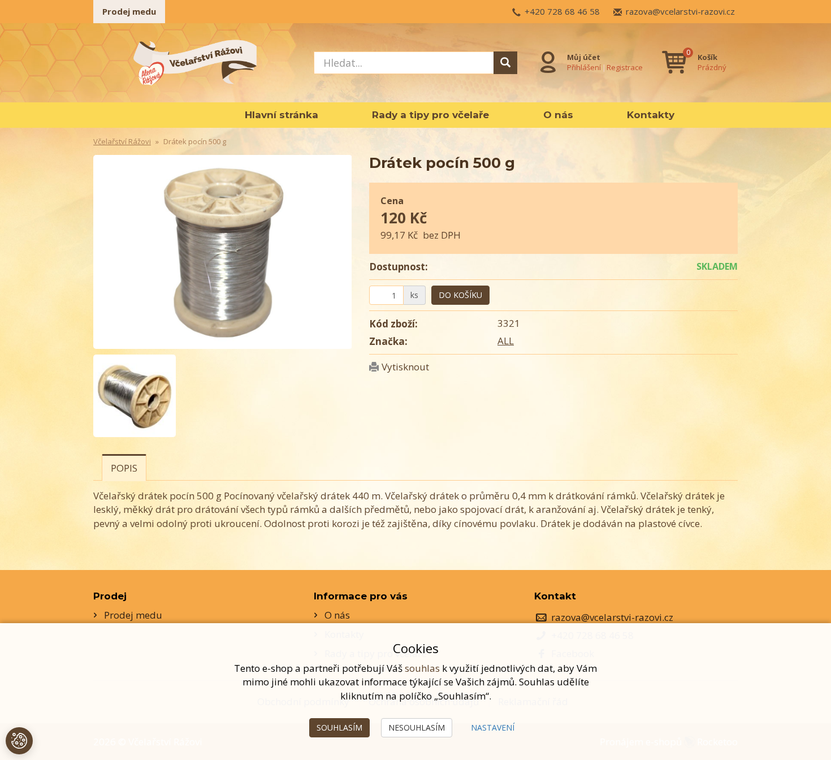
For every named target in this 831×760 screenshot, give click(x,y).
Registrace (625, 67)
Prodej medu (129, 11)
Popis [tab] (124, 467)
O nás (558, 114)
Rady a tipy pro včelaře (430, 114)
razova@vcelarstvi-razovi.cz (680, 11)
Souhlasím (339, 727)
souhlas (422, 668)
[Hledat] (505, 62)
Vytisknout (405, 366)
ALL (505, 340)
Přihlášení (584, 67)
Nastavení (492, 727)
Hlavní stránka (281, 114)
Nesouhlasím (416, 727)
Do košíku (460, 295)
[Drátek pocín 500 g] (222, 251)
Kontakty (650, 114)
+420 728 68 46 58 (562, 11)
